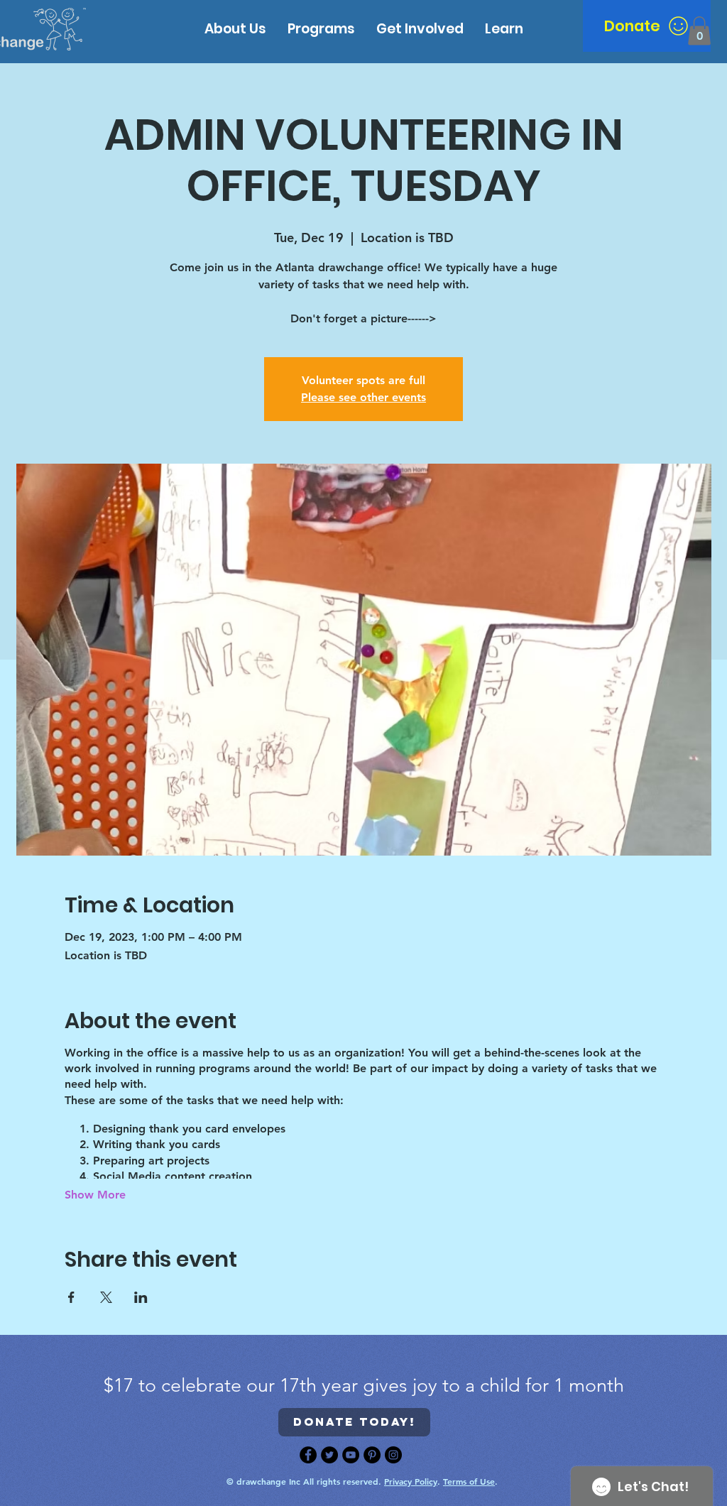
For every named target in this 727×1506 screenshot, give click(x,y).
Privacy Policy (410, 1481)
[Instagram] (393, 1454)
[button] (504, 28)
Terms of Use (469, 1481)
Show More (95, 1194)
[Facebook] (308, 1454)
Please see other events (363, 397)
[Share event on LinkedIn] (141, 1297)
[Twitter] (329, 1454)
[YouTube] (350, 1454)
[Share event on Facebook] (71, 1297)
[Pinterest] (372, 1454)
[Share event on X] (106, 1297)
